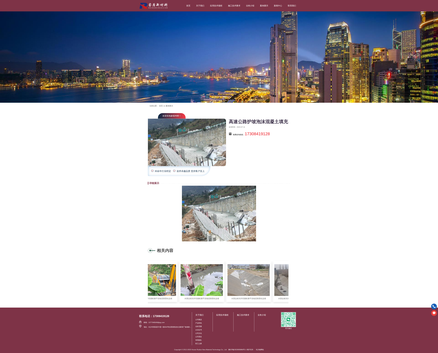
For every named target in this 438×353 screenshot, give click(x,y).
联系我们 (292, 6)
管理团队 (198, 340)
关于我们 (200, 6)
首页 (188, 6)
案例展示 (264, 6)
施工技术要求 (234, 6)
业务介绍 (250, 6)
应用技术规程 (216, 6)
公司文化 (198, 333)
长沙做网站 (260, 349)
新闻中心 (278, 6)
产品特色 (198, 323)
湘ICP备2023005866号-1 (237, 349)
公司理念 (198, 337)
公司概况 (198, 319)
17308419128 (257, 134)
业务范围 (198, 326)
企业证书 (198, 330)
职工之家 (198, 343)
